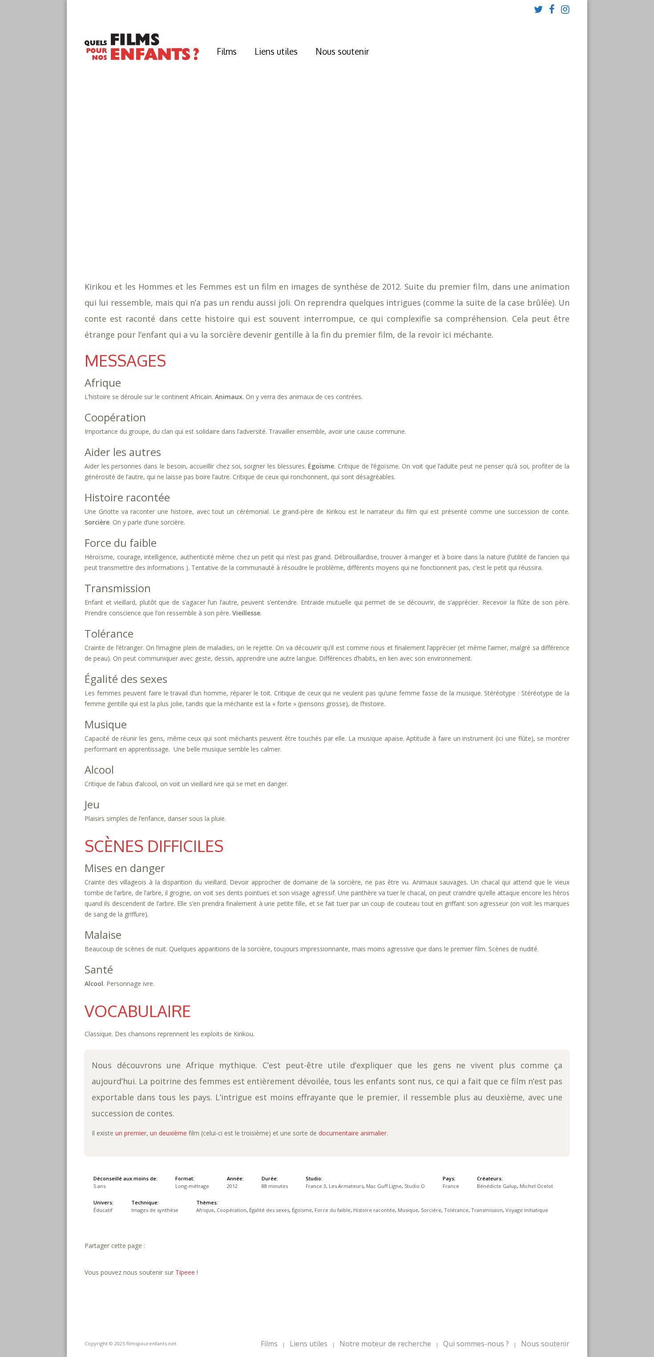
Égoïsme (369, 222)
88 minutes (224, 213)
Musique (528, 222)
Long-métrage (192, 1186)
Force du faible (414, 222)
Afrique (223, 222)
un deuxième (168, 1133)
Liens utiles (276, 51)
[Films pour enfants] (142, 58)
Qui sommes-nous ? (476, 1343)
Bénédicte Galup (497, 1186)
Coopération (263, 222)
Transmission (279, 231)
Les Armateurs (346, 1186)
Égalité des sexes (320, 222)
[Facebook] (552, 9)
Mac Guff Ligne (384, 1186)
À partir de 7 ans (211, 180)
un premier (130, 1133)
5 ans (283, 205)
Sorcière (196, 231)
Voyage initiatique (339, 231)
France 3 (316, 1186)
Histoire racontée (477, 222)
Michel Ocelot (536, 1186)
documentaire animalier (353, 1133)
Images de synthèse (154, 1210)
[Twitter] (538, 9)
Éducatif (227, 240)
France (451, 1186)
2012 (213, 196)
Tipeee (185, 1272)
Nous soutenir (342, 51)
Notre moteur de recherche (385, 1343)
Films (227, 51)
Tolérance (233, 231)
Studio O (414, 1186)
